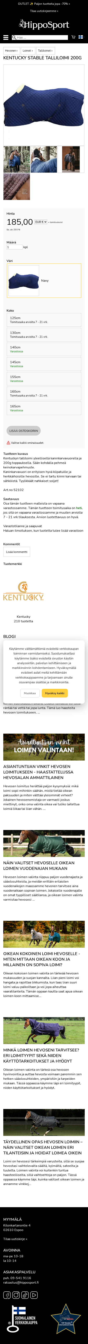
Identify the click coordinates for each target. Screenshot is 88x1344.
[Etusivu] (44, 29)
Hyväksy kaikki (54, 693)
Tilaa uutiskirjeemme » (44, 11)
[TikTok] (25, 1295)
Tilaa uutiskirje (14, 1239)
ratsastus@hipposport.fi (21, 1282)
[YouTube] (34, 1295)
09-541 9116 (20, 1278)
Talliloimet (45, 51)
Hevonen (11, 51)
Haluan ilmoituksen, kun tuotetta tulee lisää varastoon (43, 530)
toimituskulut (56, 222)
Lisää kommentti (16, 552)
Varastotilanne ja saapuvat (22, 526)
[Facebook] (7, 1295)
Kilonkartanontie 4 (16, 1225)
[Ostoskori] (73, 37)
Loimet (28, 51)
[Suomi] (82, 37)
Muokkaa (30, 693)
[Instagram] (16, 1295)
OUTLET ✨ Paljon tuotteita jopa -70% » (44, 4)
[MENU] (5, 37)
